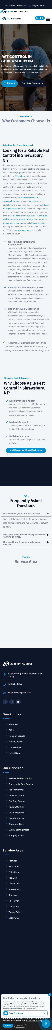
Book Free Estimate (31, 83)
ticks (44, 219)
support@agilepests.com (19, 692)
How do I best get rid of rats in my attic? (22, 513)
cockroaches (20, 223)
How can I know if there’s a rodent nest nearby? (21, 543)
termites (37, 219)
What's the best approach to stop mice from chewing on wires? (24, 535)
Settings (20, 1026)
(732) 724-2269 (38, 6)
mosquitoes (8, 223)
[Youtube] (18, 701)
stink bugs (28, 219)
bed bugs (43, 216)
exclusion (31, 216)
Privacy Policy (31, 1020)
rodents (10, 216)
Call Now (8, 83)
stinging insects (37, 223)
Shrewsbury (20, 176)
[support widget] (46, 1023)
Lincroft (6, 205)
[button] (26, 513)
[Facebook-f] (5, 701)
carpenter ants (16, 219)
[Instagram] (11, 701)
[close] (49, 994)
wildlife (6, 219)
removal (19, 216)
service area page (23, 230)
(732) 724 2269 (15, 684)
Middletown (34, 201)
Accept (8, 1026)
